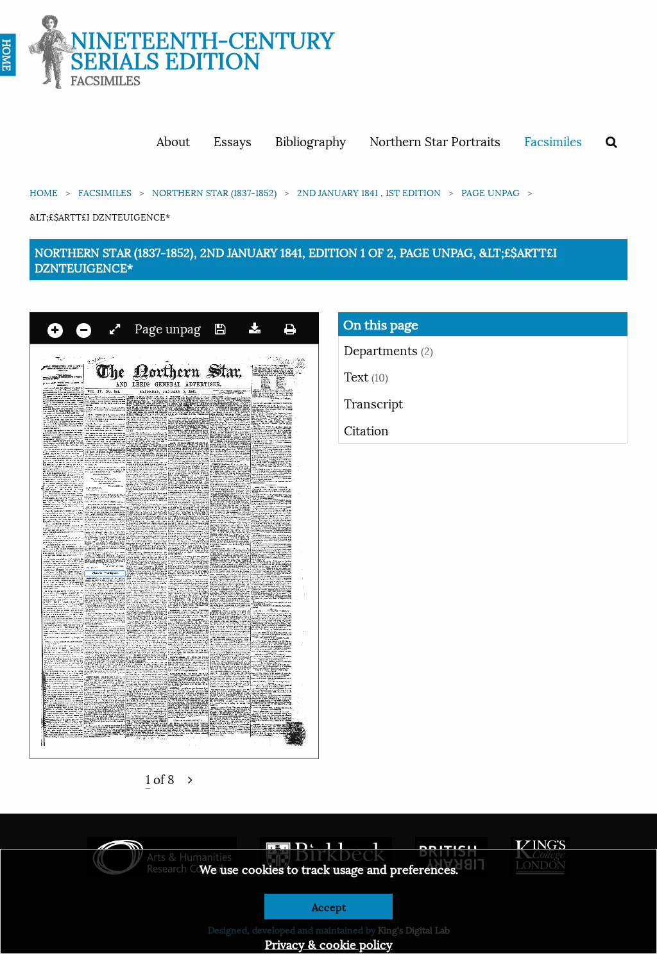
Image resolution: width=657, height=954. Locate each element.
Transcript (373, 402)
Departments (388, 349)
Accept (329, 906)
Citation (366, 429)
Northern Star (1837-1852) (214, 192)
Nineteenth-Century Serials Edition (202, 48)
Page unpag (490, 192)
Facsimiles (553, 140)
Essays (233, 140)
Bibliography (310, 140)
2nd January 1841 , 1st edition (369, 192)
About (173, 140)
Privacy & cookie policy (329, 943)
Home (44, 192)
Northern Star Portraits (435, 140)
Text (366, 375)
